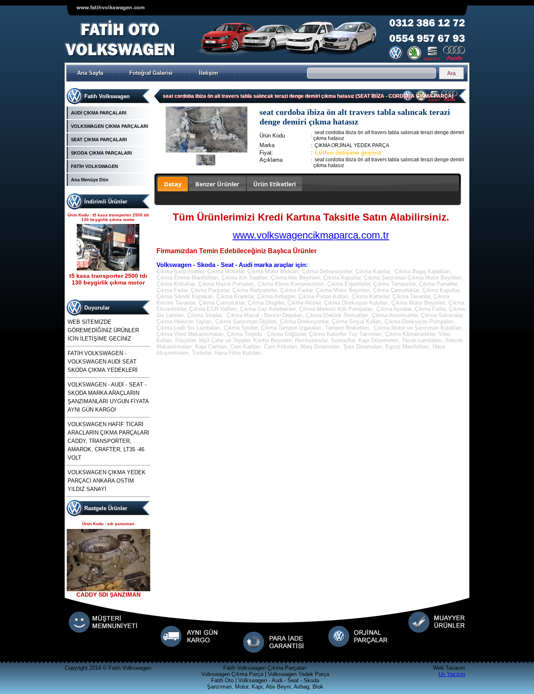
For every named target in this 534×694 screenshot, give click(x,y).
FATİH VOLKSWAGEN (94, 166)
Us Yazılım (451, 674)
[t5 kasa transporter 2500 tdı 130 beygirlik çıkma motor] (108, 269)
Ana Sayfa (90, 73)
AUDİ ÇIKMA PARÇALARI (98, 112)
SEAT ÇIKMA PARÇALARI (99, 139)
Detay (172, 184)
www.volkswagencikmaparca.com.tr (311, 235)
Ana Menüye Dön (89, 179)
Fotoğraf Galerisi (151, 73)
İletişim (208, 73)
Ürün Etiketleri (274, 184)
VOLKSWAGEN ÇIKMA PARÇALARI (109, 126)
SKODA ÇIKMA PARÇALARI (101, 152)
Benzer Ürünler (217, 184)
